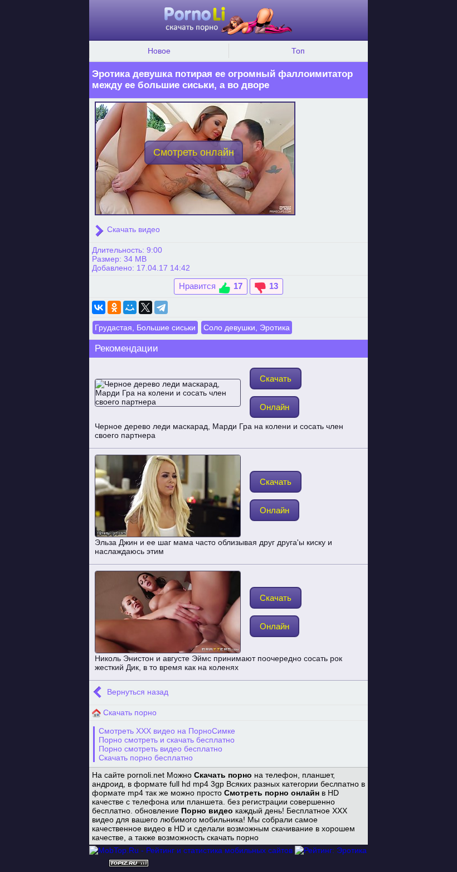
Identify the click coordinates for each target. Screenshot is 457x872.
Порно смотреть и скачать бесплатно (167, 739)
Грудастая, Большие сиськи (145, 327)
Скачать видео (132, 229)
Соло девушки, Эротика (246, 327)
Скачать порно (129, 712)
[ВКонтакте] (98, 307)
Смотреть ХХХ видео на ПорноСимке (167, 730)
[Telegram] (161, 307)
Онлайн (274, 407)
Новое (159, 50)
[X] (145, 307)
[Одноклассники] (114, 307)
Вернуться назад (136, 691)
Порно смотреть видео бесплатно (160, 748)
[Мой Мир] (130, 307)
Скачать (275, 378)
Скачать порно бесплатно (146, 757)
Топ (298, 50)
